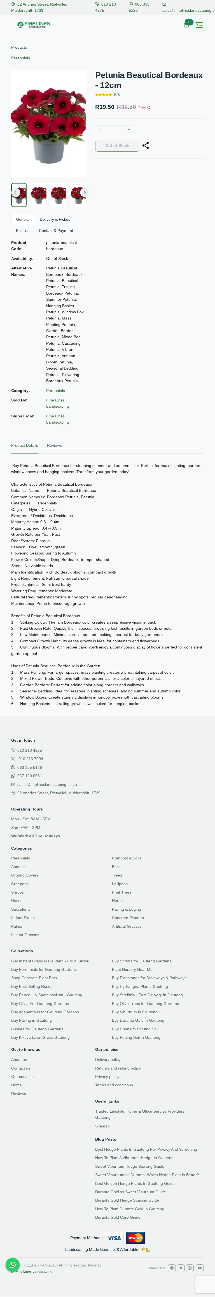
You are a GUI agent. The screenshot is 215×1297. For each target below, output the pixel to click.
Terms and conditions (114, 1085)
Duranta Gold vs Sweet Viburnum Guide (130, 1192)
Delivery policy (108, 1059)
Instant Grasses (25, 934)
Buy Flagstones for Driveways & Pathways (149, 978)
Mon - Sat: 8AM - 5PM (31, 819)
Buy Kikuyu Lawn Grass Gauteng (40, 1037)
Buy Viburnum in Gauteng (135, 1012)
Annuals (18, 866)
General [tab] (23, 219)
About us (19, 1059)
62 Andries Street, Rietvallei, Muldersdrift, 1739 (59, 793)
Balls (116, 866)
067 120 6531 (29, 776)
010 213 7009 (30, 758)
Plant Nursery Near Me (132, 969)
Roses (16, 900)
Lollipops (120, 884)
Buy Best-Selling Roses (31, 986)
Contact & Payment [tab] (56, 230)
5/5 (117, 94)
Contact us (20, 1068)
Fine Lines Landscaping (34, 1271)
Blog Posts (105, 1139)
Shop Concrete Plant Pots (34, 978)
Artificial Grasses (127, 926)
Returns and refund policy (118, 1068)
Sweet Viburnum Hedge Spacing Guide (129, 1166)
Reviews (18, 1093)
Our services (22, 1076)
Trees (117, 875)
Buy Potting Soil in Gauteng (136, 1037)
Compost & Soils (126, 858)
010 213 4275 (29, 750)
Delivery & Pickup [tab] (55, 219)
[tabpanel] (107, 584)
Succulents (21, 909)
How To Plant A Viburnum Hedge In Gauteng (134, 1157)
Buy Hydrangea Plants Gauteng (140, 986)
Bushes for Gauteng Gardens (37, 1029)
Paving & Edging (126, 909)
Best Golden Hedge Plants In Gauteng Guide (135, 1183)
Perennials (20, 58)
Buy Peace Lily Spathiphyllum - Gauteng (46, 995)
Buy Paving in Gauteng (31, 1020)
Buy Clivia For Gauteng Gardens (40, 1003)
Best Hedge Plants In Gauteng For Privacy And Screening (146, 1149)
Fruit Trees (121, 892)
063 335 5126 (29, 767)
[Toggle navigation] (199, 24)
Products (19, 47)
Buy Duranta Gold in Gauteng (138, 1020)
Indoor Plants (23, 917)
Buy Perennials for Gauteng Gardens (44, 969)
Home (16, 1085)
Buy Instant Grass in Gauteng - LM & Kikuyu (50, 961)
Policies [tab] (22, 230)
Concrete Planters (128, 917)
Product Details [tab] (24, 445)
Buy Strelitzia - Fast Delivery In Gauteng (147, 995)
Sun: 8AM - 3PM (25, 827)
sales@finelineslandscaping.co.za (47, 784)
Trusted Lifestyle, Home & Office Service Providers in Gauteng (142, 1114)
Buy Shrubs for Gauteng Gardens (141, 961)
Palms (16, 926)
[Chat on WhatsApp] (13, 1265)
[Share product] (145, 145)
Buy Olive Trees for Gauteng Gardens (145, 1003)
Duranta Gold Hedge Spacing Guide (127, 1200)
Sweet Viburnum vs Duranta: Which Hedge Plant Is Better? (147, 1175)
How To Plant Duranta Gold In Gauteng (129, 1209)
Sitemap (102, 1126)
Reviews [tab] (54, 445)
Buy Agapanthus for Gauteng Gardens (45, 1012)
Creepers (19, 884)
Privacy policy (107, 1076)
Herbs (117, 900)
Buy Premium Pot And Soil (135, 1029)
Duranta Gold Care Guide (118, 1217)
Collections (22, 951)
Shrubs (17, 892)
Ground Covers (24, 875)
